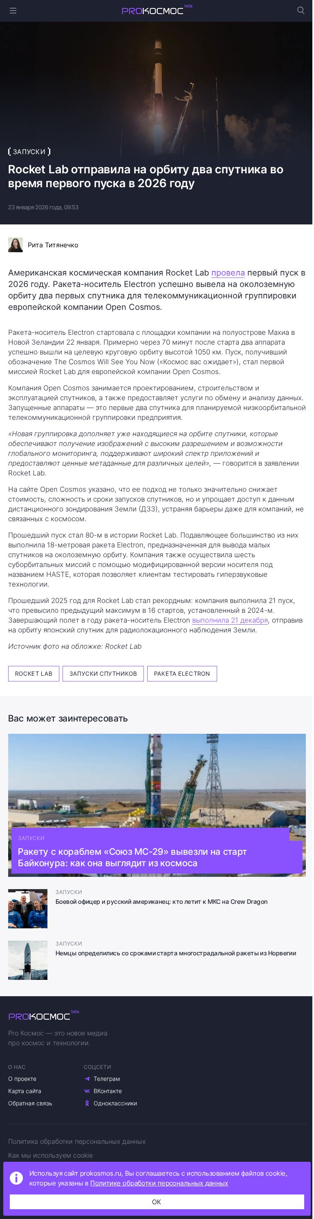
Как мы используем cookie (50, 1155)
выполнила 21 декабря (230, 620)
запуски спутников (103, 673)
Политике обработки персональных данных (159, 1183)
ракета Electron (182, 673)
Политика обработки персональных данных (77, 1141)
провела (228, 273)
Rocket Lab (33, 673)
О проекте (22, 1078)
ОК (156, 1202)
